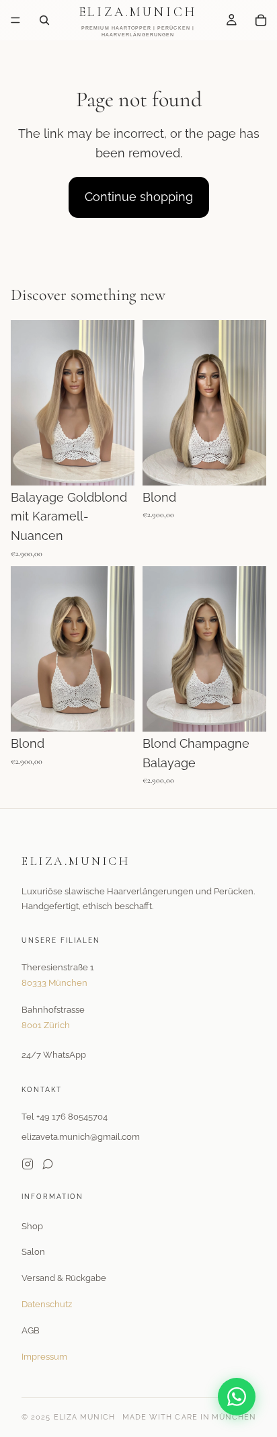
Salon (33, 1252)
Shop (32, 1226)
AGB (31, 1330)
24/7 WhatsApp (54, 1055)
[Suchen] (44, 20)
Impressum (44, 1357)
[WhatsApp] (236, 1396)
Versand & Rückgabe (64, 1278)
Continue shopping (139, 197)
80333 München (54, 983)
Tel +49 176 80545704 (65, 1117)
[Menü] (15, 20)
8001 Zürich (46, 1025)
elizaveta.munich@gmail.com (81, 1137)
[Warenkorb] (261, 20)
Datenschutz (47, 1304)
